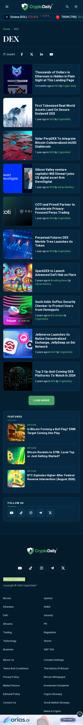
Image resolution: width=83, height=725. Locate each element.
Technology (9, 640)
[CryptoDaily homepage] (37, 7)
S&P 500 (49, 649)
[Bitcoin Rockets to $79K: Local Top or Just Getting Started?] (16, 455)
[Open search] (67, 6)
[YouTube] (12, 513)
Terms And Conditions (15, 668)
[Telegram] (40, 513)
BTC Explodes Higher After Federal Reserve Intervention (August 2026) (51, 477)
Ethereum (8, 606)
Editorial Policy (11, 694)
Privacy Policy (11, 677)
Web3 (47, 606)
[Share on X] (32, 54)
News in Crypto (52, 711)
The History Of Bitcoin (56, 668)
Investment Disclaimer (56, 685)
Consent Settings (54, 659)
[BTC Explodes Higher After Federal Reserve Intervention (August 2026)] (16, 478)
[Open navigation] (7, 6)
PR (45, 623)
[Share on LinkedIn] (41, 54)
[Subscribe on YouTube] (51, 54)
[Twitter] (50, 513)
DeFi (5, 615)
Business (8, 649)
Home (6, 29)
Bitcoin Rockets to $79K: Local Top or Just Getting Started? (50, 454)
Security (48, 615)
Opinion (48, 598)
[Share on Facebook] (22, 54)
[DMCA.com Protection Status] (14, 579)
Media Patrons (11, 685)
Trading (7, 632)
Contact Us (9, 702)
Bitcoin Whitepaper (54, 677)
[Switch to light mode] (76, 6)
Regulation (50, 632)
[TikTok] (21, 513)
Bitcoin (7, 598)
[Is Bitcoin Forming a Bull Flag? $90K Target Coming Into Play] (16, 432)
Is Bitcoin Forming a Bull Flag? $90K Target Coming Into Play (51, 431)
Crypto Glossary (53, 694)
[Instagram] (31, 513)
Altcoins (8, 623)
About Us (8, 659)
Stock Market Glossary (56, 702)
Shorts (47, 640)
